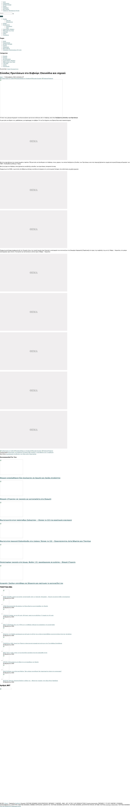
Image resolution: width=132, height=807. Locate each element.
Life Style (5, 32)
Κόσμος (5, 23)
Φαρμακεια (5, 7)
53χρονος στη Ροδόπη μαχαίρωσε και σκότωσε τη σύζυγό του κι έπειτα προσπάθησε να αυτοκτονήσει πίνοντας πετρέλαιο (37, 634)
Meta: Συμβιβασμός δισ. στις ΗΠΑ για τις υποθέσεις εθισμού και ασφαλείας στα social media (29, 624)
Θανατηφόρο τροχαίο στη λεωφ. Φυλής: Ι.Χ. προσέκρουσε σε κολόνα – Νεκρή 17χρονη (37, 562)
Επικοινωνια (6, 3)
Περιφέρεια (9, 26)
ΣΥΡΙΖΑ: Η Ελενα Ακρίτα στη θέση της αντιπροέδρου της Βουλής (21, 662)
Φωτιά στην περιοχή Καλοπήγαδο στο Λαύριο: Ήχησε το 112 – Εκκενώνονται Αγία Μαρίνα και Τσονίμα (45, 541)
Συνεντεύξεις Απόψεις (8, 29)
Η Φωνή (6, 803)
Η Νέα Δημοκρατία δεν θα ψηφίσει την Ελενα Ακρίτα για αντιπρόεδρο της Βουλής (25, 606)
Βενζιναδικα (6, 9)
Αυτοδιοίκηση (6, 25)
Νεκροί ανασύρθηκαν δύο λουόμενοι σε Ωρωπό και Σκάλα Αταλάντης (30, 478)
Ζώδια (4, 33)
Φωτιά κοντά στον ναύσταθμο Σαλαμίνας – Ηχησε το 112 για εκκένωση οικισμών (36, 520)
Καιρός (5, 6)
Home (8, 69)
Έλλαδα (5, 19)
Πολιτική (8, 20)
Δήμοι (7, 27)
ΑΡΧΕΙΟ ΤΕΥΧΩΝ (7, 5)
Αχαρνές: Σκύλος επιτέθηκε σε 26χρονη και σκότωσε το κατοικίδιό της (31, 583)
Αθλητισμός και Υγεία (8, 30)
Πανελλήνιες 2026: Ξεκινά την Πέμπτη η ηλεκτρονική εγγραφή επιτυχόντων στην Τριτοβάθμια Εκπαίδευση (32, 643)
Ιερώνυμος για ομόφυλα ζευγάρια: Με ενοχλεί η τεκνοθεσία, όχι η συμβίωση (30, 452)
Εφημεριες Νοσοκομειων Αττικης (11, 10)
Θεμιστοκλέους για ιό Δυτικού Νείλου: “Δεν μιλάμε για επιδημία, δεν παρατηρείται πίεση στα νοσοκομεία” (32, 671)
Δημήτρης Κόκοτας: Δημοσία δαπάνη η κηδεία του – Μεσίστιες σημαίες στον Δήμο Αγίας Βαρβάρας (30, 680)
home (4, 2)
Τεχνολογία (6, 35)
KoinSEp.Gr (17, 803)
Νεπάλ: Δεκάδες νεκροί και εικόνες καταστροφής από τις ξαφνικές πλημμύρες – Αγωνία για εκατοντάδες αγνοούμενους (36, 596)
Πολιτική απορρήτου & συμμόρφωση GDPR (10, 806)
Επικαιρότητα (9, 22)
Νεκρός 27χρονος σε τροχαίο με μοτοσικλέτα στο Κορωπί (25, 499)
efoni (1, 77)
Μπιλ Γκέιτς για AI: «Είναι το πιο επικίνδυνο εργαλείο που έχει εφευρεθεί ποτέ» (25, 652)
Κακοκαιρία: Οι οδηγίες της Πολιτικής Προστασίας (21, 454)
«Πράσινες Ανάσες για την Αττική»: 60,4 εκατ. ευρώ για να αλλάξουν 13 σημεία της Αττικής (28, 615)
